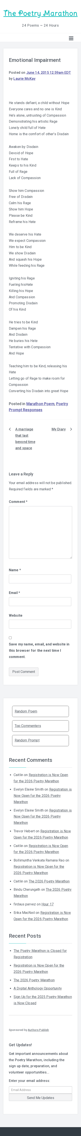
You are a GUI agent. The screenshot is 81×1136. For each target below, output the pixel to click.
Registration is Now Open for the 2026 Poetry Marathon (43, 795)
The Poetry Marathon (40, 13)
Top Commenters (28, 726)
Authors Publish (38, 1030)
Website (15, 615)
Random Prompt (27, 740)
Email (14, 593)
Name (15, 570)
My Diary (59, 429)
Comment (18, 502)
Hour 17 (47, 904)
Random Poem (26, 711)
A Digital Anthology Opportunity (38, 988)
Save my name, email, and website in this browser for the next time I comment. (39, 650)
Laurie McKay (24, 79)
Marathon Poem (40, 404)
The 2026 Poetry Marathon (49, 881)
